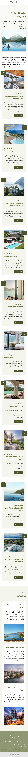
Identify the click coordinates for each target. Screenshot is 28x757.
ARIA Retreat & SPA (16, 407)
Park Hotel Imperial (10, 151)
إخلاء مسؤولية (22, 747)
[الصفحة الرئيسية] (14, 3)
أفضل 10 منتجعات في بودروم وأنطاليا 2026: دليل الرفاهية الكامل (14, 606)
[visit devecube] (14, 754)
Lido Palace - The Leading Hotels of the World (14, 205)
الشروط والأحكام (12, 744)
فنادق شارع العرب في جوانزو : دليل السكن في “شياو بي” (14, 689)
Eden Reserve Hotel (10, 257)
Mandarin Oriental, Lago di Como (14, 458)
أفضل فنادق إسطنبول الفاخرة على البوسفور (14, 648)
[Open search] (3, 2)
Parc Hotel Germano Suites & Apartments (13, 561)
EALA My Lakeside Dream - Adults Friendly (14, 98)
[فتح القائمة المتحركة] (25, 2)
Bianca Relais (8, 358)
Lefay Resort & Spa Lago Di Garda (14, 510)
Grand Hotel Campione (15, 307)
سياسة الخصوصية (22, 744)
